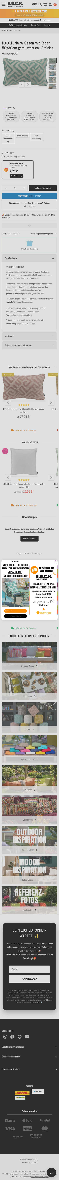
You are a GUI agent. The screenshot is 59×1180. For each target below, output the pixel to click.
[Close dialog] (55, 561)
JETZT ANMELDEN (15, 616)
